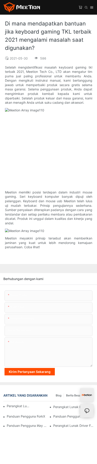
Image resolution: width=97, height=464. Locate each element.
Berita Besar (73, 395)
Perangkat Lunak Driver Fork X (73, 425)
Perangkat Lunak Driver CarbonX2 (18, 406)
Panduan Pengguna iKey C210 (27, 425)
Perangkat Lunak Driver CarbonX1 (73, 407)
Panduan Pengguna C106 (72, 416)
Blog (58, 395)
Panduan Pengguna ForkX (26, 416)
